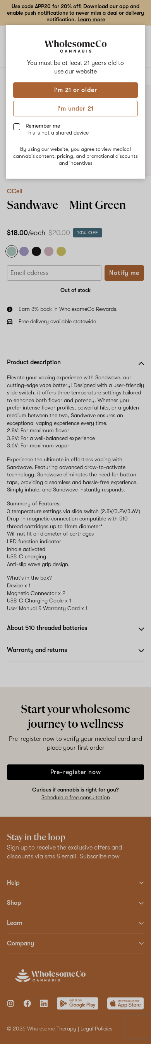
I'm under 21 (75, 108)
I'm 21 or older (75, 90)
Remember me (57, 129)
